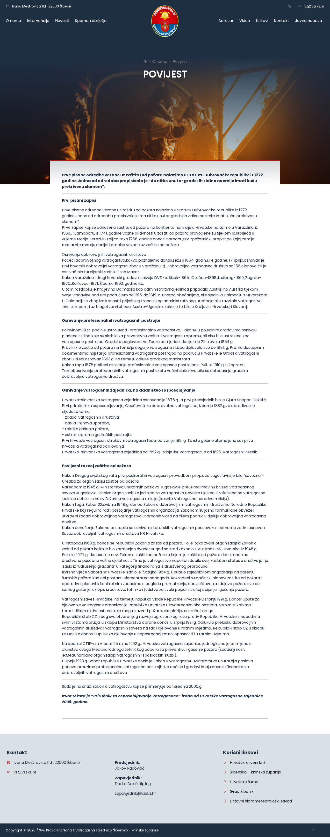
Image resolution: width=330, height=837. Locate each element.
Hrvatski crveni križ (246, 762)
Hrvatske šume (242, 782)
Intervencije (39, 20)
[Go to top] (314, 830)
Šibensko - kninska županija (254, 772)
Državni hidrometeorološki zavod (259, 801)
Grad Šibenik (240, 791)
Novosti (63, 20)
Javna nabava (309, 20)
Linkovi (263, 20)
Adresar (227, 20)
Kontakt (282, 20)
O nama (14, 20)
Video (245, 20)
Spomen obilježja (92, 20)
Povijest (180, 61)
